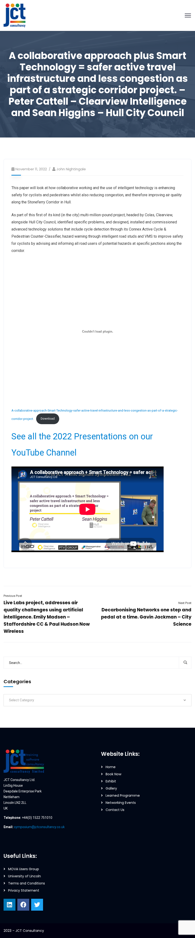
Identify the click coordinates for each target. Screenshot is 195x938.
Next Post (184, 603)
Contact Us (115, 809)
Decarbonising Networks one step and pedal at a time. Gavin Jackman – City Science (146, 617)
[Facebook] (23, 905)
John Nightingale (71, 169)
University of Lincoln (24, 876)
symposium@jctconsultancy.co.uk (39, 827)
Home (111, 767)
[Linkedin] (9, 905)
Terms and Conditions (26, 883)
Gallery (111, 788)
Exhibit (111, 781)
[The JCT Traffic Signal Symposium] (14, 15)
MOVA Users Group (23, 869)
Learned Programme (123, 795)
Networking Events (121, 802)
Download (48, 418)
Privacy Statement (23, 890)
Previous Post (13, 596)
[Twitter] (37, 905)
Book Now (113, 774)
